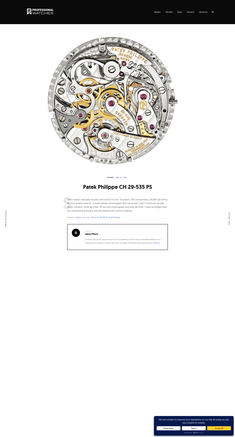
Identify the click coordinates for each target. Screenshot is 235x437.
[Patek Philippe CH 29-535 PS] (117, 100)
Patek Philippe (114, 217)
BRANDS (157, 12)
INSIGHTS (190, 12)
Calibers (110, 177)
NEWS (179, 12)
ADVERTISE (203, 12)
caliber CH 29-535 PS (99, 217)
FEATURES (169, 12)
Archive (156, 243)
